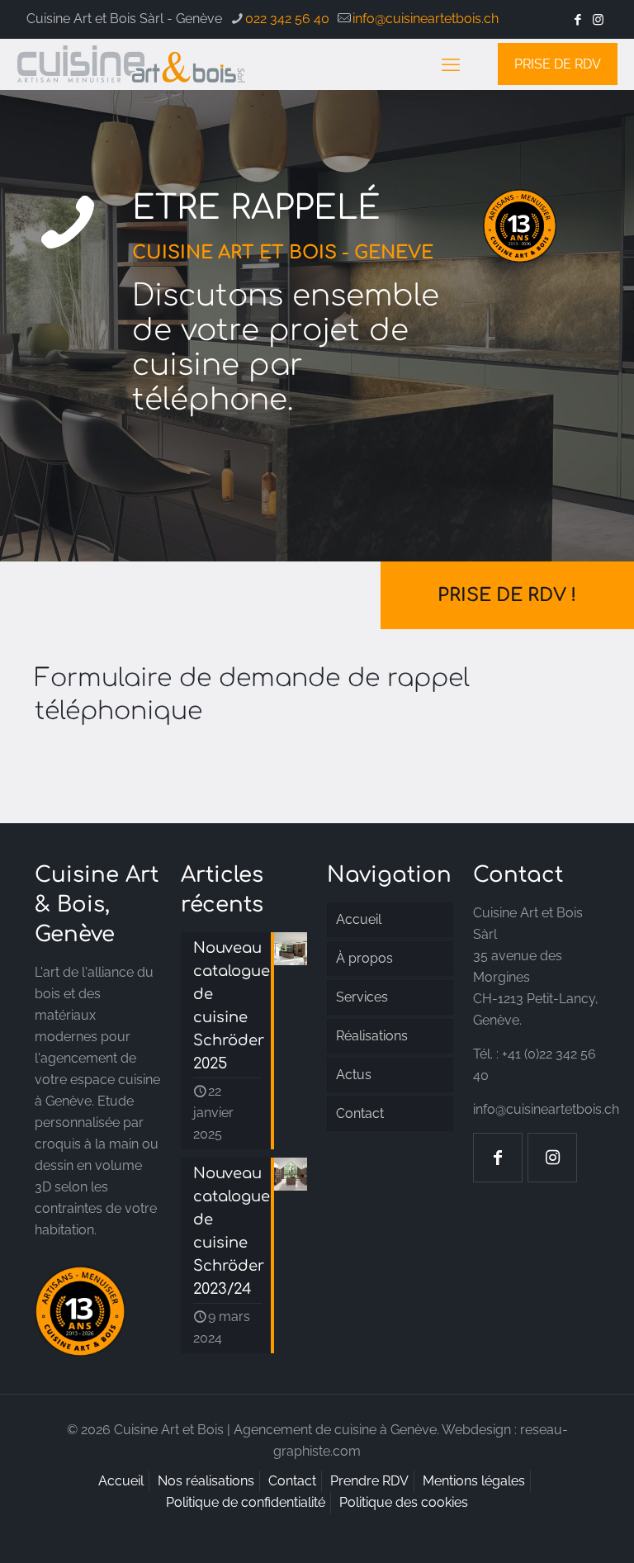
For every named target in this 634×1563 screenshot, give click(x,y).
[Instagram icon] (598, 19)
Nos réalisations (206, 1481)
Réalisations (372, 1036)
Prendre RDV (369, 1481)
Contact (360, 1113)
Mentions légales (474, 1481)
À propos (364, 958)
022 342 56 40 (287, 18)
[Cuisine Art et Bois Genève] (132, 64)
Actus (353, 1074)
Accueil (358, 919)
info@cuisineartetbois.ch (425, 18)
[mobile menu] (451, 64)
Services (362, 997)
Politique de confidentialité (245, 1502)
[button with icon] (498, 1157)
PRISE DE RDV (557, 64)
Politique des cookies (403, 1502)
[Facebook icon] (577, 19)
